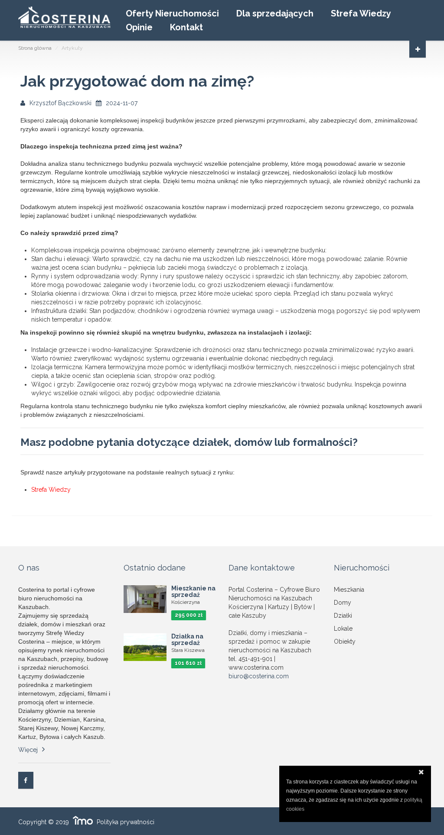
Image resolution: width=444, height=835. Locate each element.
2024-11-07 (121, 103)
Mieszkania (349, 589)
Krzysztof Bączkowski (60, 103)
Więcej (28, 749)
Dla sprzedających (274, 13)
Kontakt (186, 27)
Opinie (139, 27)
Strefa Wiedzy (361, 13)
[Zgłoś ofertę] (417, 49)
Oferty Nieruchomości (172, 13)
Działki (343, 615)
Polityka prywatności (125, 822)
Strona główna (35, 48)
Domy (342, 602)
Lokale (343, 628)
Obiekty (345, 641)
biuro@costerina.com (259, 676)
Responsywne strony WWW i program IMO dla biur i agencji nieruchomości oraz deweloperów (83, 820)
